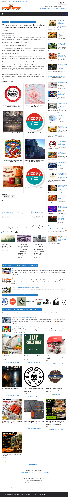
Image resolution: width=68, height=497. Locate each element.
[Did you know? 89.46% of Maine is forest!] (8, 236)
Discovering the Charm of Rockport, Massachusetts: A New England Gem (35, 227)
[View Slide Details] (7, 301)
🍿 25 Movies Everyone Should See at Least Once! (16, 1)
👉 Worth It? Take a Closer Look (56, 363)
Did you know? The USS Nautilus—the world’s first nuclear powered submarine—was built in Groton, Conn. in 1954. (39, 250)
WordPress (28, 494)
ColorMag (21, 494)
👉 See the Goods (56, 394)
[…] (59, 29)
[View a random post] (66, 14)
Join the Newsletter (25, 472)
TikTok (52, 8)
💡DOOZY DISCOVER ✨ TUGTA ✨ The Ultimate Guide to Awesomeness (22, 21)
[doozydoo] (3, 14)
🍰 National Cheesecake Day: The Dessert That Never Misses (37, 212)
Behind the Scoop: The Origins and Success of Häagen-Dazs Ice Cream (11, 227)
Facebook (57, 8)
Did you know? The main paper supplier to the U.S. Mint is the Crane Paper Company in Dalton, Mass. (23, 250)
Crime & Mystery (6, 21)
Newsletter (44, 8)
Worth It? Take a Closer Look (12, 362)
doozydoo (12, 33)
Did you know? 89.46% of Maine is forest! (7, 246)
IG (48, 8)
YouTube (63, 8)
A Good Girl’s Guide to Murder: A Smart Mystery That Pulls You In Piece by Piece (7, 213)
